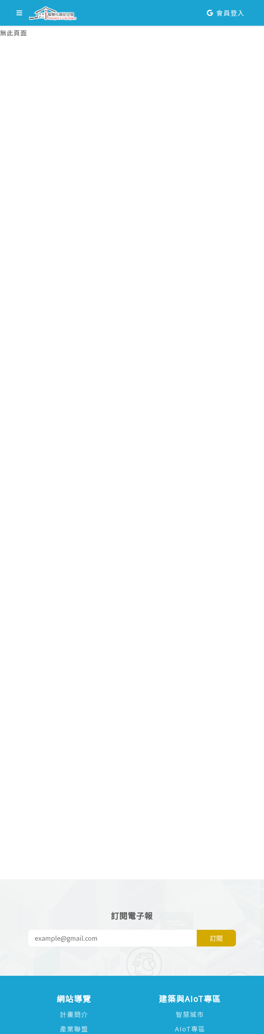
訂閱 (216, 938)
